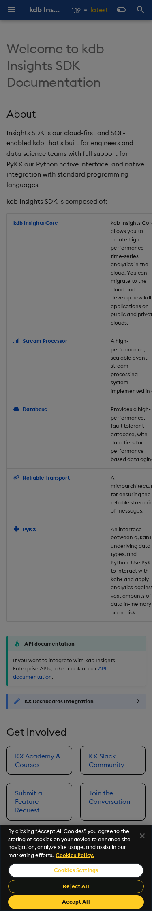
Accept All (76, 901)
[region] (76, 868)
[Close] (142, 836)
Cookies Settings (76, 870)
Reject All (76, 886)
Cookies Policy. (75, 855)
